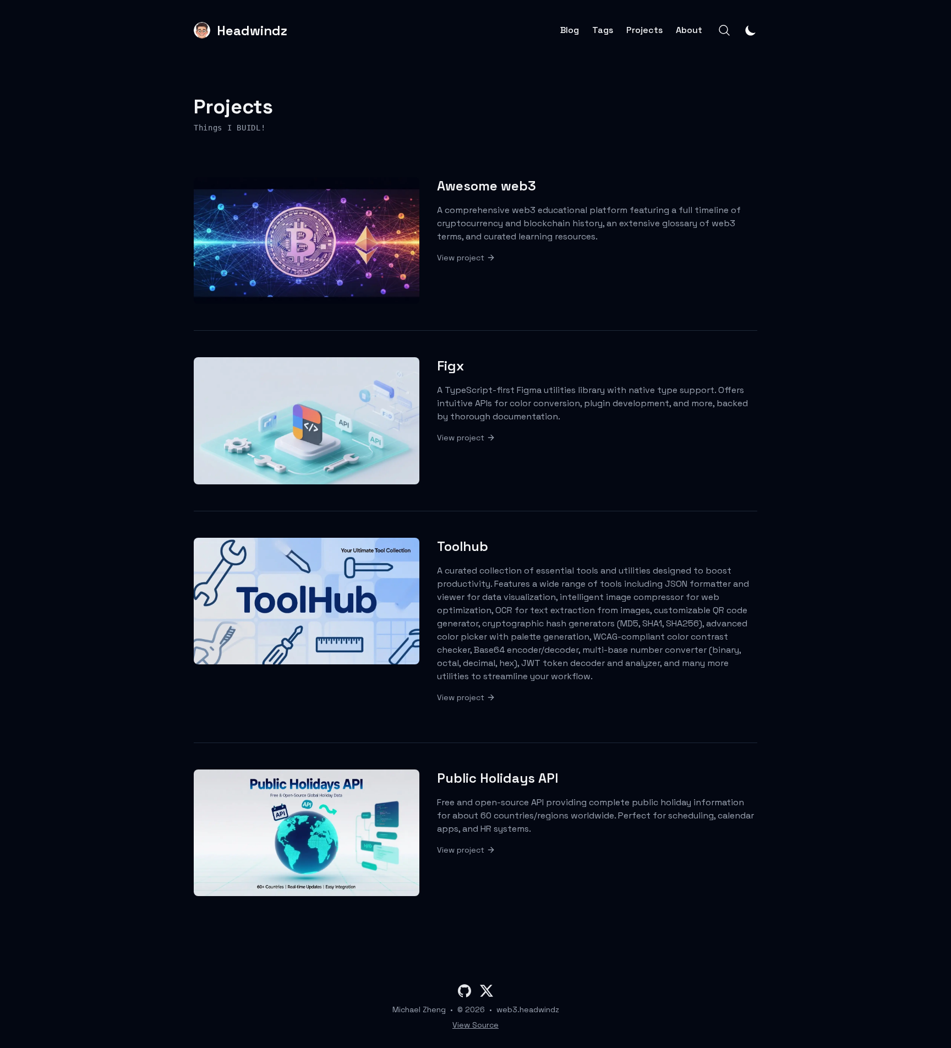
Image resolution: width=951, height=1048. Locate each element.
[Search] (724, 30)
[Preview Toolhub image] (306, 601)
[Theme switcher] (750, 30)
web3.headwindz (527, 1009)
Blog (569, 30)
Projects (644, 30)
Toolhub (462, 546)
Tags (602, 30)
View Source (475, 1025)
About (689, 30)
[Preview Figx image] (306, 420)
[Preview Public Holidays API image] (306, 832)
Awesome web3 (486, 185)
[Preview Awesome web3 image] (306, 240)
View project (460, 258)
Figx (450, 365)
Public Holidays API (497, 778)
